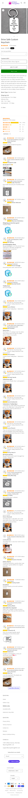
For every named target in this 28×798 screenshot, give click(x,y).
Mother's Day (6, 705)
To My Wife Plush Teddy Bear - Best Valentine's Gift (15, 326)
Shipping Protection (12, 219)
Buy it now (14, 71)
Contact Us (5, 728)
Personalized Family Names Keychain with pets (14, 649)
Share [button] (4, 107)
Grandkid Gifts (6, 709)
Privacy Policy (6, 721)
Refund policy (13, 790)
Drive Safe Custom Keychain (14, 181)
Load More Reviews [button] (14, 688)
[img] (9, 118)
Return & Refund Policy (9, 734)
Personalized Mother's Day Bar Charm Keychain (15, 140)
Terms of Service (7, 724)
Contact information (14, 794)
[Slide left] (10, 36)
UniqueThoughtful (13, 788)
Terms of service (10, 792)
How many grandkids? (6, 51)
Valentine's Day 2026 (8, 712)
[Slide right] (17, 36)
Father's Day (6, 702)
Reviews (5, 731)
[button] (2, 2)
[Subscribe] (22, 756)
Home (4, 699)
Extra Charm (10, 201)
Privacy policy (20, 790)
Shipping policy (19, 792)
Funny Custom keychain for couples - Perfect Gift (14, 473)
